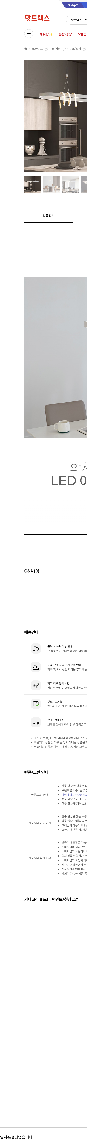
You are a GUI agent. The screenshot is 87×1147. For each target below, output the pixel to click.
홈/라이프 (37, 49)
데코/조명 (75, 49)
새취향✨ (46, 34)
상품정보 (48, 215)
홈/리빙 (56, 49)
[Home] (26, 48)
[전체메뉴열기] (28, 33)
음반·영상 (65, 34)
